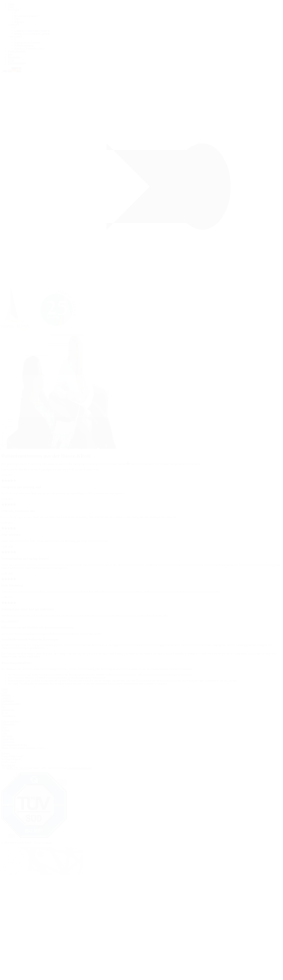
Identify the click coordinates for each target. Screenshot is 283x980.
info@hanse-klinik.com (79, 768)
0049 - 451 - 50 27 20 (18, 768)
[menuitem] (145, 4)
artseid (48, 842)
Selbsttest (19, 21)
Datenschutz (7, 739)
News (4, 727)
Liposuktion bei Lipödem (27, 42)
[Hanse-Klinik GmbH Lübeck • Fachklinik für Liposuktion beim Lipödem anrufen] (2, 71)
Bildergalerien (8, 724)
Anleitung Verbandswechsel (28, 48)
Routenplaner (8, 765)
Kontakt (5, 730)
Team (11, 7)
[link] (41, 332)
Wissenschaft (14, 57)
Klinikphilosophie (17, 51)
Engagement (7, 742)
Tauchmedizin (8, 715)
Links (4, 733)
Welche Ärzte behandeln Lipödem (32, 33)
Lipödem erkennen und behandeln (32, 30)
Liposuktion (7, 701)
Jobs (10, 54)
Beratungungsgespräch (26, 15)
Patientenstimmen (17, 63)
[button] (8, 71)
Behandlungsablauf (24, 45)
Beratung (6, 695)
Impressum (7, 736)
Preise (11, 60)
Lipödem (6, 698)
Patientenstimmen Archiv (14, 744)
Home (11, 4)
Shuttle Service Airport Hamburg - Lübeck (23, 747)
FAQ (17, 18)
